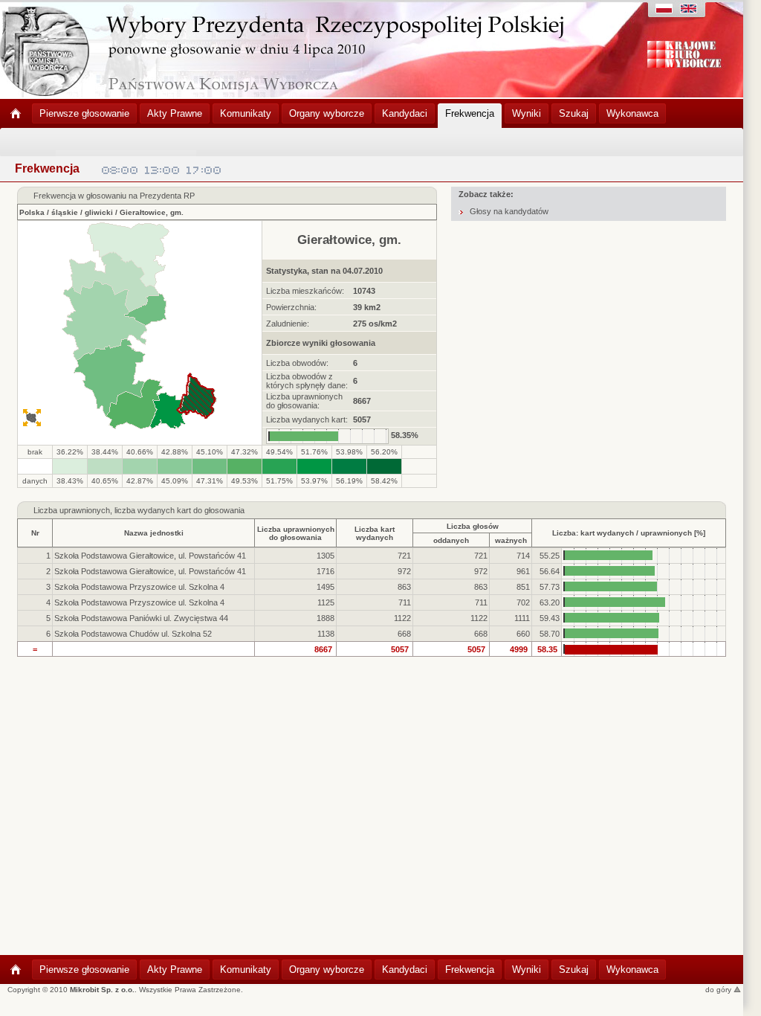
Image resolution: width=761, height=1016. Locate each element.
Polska (32, 212)
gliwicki (99, 212)
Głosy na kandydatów (509, 211)
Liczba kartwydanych (374, 533)
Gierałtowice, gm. (152, 212)
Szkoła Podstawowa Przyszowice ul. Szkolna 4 (139, 586)
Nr (35, 533)
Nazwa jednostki (154, 533)
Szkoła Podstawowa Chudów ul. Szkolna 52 (133, 633)
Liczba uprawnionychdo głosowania (295, 533)
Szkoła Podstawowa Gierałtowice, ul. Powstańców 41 (150, 555)
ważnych (511, 540)
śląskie (64, 212)
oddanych (451, 540)
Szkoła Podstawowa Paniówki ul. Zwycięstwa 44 (141, 618)
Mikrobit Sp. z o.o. (102, 990)
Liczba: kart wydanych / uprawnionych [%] (628, 533)
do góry (719, 990)
